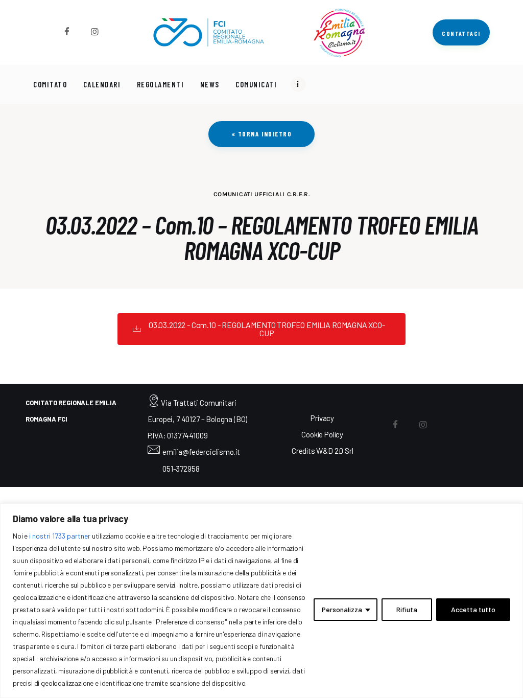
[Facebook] (66, 31)
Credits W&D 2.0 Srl (322, 450)
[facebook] (395, 424)
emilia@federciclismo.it (201, 451)
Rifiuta (406, 609)
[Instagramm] (94, 31)
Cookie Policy (322, 434)
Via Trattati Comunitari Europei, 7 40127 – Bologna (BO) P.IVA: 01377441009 (198, 419)
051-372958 (180, 468)
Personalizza (342, 609)
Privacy (322, 418)
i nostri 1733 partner (59, 535)
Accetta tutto (473, 609)
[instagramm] (423, 424)
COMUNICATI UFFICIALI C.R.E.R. (261, 194)
